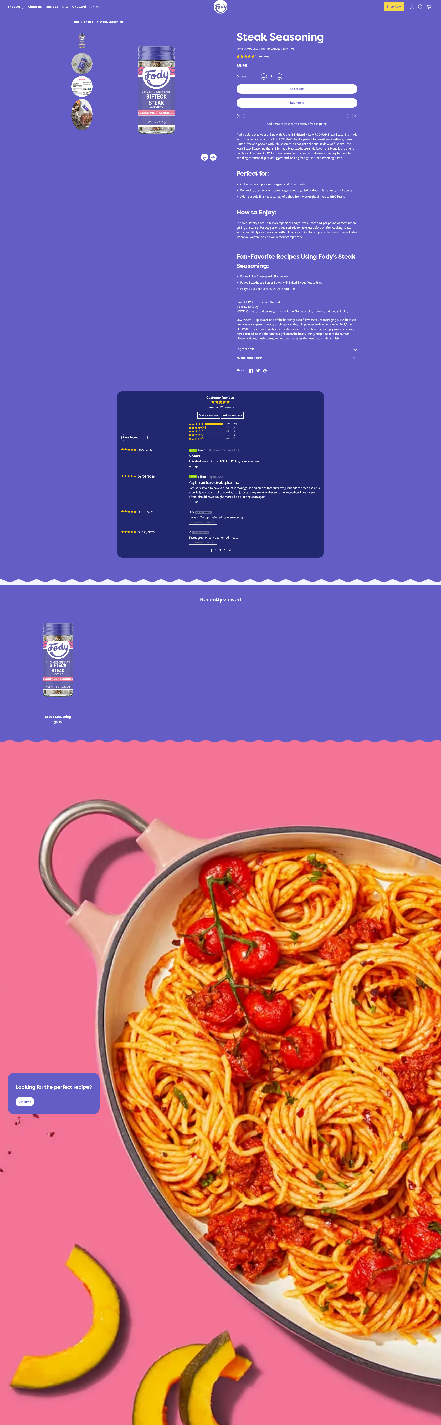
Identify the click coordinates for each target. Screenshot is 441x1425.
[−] (264, 76)
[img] (128, 449)
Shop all (89, 22)
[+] (279, 76)
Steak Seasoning (111, 22)
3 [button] (220, 550)
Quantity (242, 76)
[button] (94, 6)
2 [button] (216, 550)
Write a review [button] (208, 415)
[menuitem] (82, 40)
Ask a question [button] (232, 415)
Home (75, 22)
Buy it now (297, 103)
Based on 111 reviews (220, 407)
